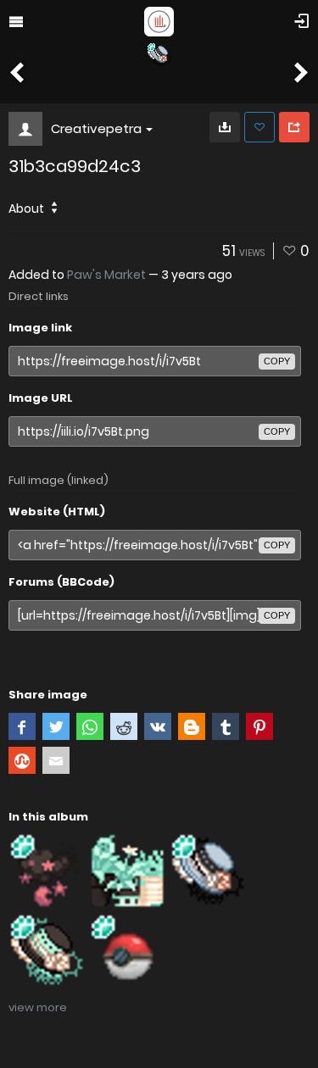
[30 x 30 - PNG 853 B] (224, 127)
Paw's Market (106, 274)
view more (37, 1007)
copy (277, 361)
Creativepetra (96, 128)
